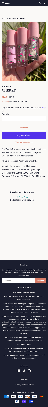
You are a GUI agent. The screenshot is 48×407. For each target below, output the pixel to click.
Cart (44, 3)
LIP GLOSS (12, 19)
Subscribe (40, 280)
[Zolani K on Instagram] (29, 371)
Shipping (5, 101)
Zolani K (31, 392)
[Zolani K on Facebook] (18, 371)
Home (4, 19)
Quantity (5, 114)
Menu (7, 3)
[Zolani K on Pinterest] (24, 371)
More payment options (24, 142)
